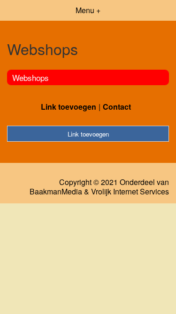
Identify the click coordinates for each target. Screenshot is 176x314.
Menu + (88, 10)
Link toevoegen (68, 106)
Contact (117, 106)
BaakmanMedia (56, 191)
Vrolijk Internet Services (130, 191)
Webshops (30, 77)
